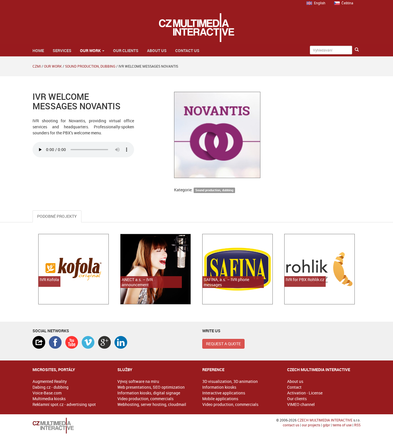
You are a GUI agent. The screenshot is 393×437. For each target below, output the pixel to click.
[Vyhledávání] (356, 50)
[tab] (39, 342)
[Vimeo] (88, 342)
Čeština (347, 3)
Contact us (187, 50)
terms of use (342, 425)
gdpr (326, 425)
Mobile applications (220, 398)
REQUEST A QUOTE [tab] (223, 343)
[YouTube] (71, 342)
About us (157, 50)
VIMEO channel (301, 404)
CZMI (37, 66)
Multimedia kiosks (49, 398)
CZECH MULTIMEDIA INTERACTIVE (324, 420)
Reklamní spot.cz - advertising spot (64, 404)
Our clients (125, 50)
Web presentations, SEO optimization (151, 387)
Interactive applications (223, 393)
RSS (357, 425)
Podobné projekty (57, 216)
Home (38, 50)
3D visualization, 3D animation (230, 381)
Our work (91, 50)
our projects (311, 425)
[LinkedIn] (121, 342)
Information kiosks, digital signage (148, 393)
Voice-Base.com (47, 393)
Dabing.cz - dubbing (50, 387)
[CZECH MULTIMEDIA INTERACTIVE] (69, 426)
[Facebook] (55, 342)
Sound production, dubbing (90, 66)
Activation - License (305, 393)
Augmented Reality (50, 381)
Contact (294, 387)
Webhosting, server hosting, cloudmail (151, 404)
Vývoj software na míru (138, 381)
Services (62, 50)
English (319, 3)
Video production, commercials (145, 398)
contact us (291, 425)
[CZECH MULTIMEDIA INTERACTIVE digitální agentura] (196, 27)
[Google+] (104, 342)
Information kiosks (219, 387)
